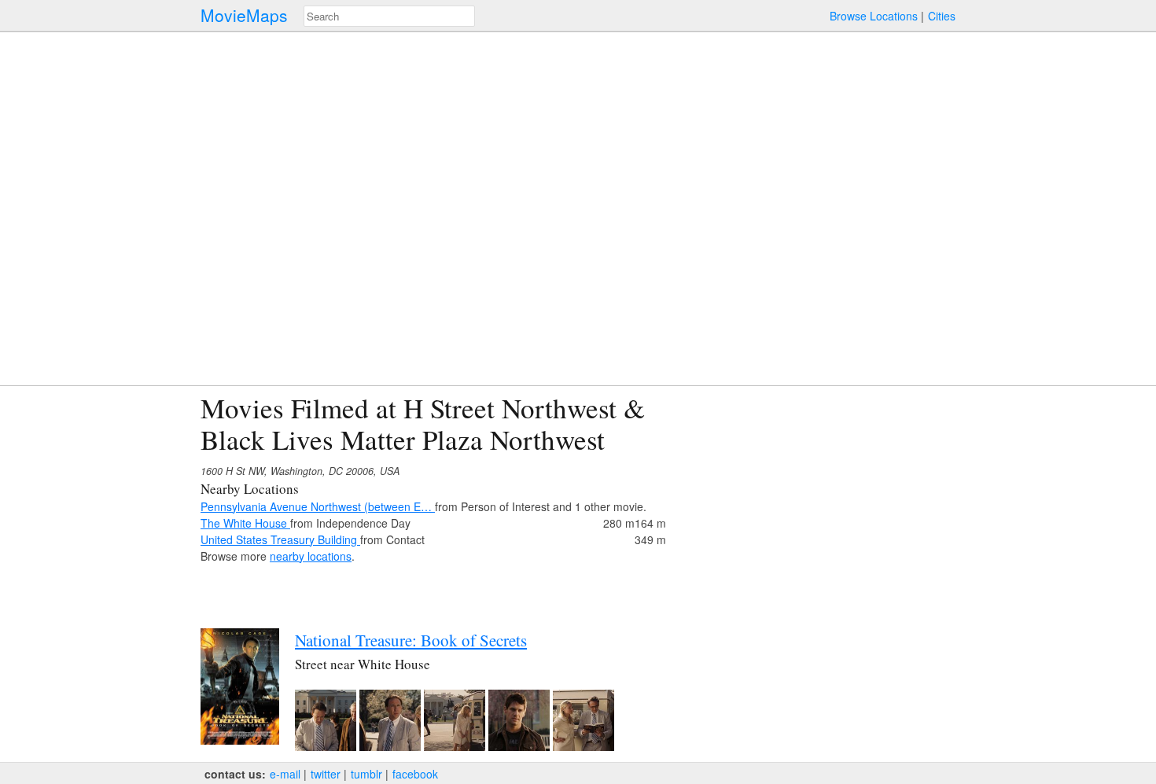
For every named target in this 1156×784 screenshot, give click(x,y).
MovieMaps (244, 15)
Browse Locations (874, 16)
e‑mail (285, 774)
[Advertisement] (818, 502)
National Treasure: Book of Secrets (411, 640)
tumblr (366, 774)
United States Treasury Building (280, 539)
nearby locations (311, 556)
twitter (326, 774)
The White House (245, 523)
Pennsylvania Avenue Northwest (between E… (318, 506)
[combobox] (389, 16)
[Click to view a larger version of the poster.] (240, 740)
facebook (415, 774)
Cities (941, 16)
